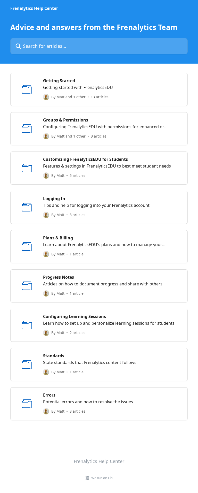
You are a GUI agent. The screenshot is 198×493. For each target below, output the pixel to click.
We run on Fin (102, 477)
